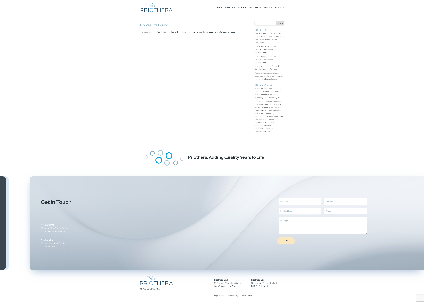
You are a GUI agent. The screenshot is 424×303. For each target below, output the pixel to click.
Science (229, 7)
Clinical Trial (245, 7)
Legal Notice (219, 296)
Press (258, 7)
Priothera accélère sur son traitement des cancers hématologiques (265, 49)
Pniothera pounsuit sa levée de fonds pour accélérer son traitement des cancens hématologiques (269, 76)
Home (219, 7)
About (267, 7)
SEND (285, 241)
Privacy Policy (232, 296)
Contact (279, 7)
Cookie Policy (246, 296)
